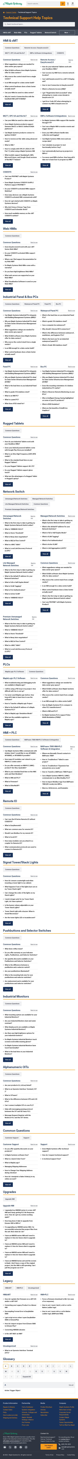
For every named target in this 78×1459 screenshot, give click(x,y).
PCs (25, 33)
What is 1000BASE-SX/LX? (14, 529)
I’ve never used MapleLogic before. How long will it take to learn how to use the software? (19, 697)
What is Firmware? (11, 782)
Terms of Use (49, 1455)
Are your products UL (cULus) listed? (18, 1085)
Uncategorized (33, 1288)
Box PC (58, 304)
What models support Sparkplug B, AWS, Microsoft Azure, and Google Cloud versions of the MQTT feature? (21, 157)
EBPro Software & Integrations (41, 53)
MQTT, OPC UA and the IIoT (15, 53)
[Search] (62, 4)
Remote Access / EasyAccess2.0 (36, 48)
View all (8, 104)
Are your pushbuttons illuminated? (17, 971)
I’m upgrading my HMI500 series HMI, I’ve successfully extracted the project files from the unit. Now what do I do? (21, 1229)
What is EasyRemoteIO (13, 825)
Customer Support (11, 1138)
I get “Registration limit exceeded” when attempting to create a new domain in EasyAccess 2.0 (57, 95)
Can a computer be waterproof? (53, 325)
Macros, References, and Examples (55, 788)
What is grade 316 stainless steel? (54, 321)
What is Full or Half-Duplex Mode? (54, 533)
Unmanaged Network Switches (16, 499)
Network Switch (50, 33)
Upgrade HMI (10, 1199)
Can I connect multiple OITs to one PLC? (19, 1105)
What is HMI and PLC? (50, 711)
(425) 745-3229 (66, 1444)
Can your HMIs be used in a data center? (19, 93)
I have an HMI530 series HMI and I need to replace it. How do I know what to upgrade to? (20, 1246)
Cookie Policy (71, 1455)
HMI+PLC (20, 1288)
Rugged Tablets (36, 33)
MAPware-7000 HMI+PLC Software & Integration (41, 740)
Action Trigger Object (12, 1390)
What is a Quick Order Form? (15, 1159)
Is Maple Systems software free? (17, 1155)
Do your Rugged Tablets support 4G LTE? (19, 466)
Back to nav (34, 59)
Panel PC (48, 304)
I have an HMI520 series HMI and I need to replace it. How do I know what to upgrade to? (20, 1255)
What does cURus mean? (14, 949)
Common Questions (12, 48)
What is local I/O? (11, 837)
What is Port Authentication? (52, 540)
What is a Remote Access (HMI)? (54, 89)
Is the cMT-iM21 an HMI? (13, 1334)
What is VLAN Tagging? (50, 537)
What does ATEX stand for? (14, 403)
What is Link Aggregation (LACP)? (54, 548)
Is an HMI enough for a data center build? (19, 83)
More (66, 32)
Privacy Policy (60, 1455)
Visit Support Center (49, 1446)
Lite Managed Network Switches (17, 504)
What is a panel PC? (12, 400)
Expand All (27, 1377)
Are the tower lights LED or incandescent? (20, 918)
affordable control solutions (11, 1441)
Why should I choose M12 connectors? (56, 329)
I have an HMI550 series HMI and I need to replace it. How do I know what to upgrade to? (20, 1238)
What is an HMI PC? (12, 396)
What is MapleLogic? (12, 1163)
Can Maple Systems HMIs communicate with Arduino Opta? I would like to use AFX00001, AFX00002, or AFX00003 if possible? (21, 753)
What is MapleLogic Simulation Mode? (18, 713)
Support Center (11, 12)
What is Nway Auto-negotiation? (16, 537)
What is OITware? (11, 1095)
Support (26, 1138)
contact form (65, 1439)
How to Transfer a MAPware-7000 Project (57, 772)
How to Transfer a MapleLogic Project (18, 703)
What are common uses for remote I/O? (19, 829)
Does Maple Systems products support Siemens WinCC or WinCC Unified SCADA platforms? (19, 126)
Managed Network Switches (42, 499)
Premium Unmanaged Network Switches (19, 509)
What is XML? (9, 145)
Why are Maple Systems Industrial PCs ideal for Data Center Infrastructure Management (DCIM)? (20, 323)
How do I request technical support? (55, 1155)
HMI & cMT (7, 33)
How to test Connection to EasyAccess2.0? (58, 85)
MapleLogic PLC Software (14, 672)
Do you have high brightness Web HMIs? (19, 271)
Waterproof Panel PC (32, 304)
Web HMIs (17, 33)
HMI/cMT (8, 1288)
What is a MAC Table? (12, 544)
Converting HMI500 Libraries (15, 1330)
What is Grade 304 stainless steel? (54, 345)
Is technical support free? (51, 1159)
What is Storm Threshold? (14, 533)
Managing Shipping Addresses (16, 1166)
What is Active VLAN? (50, 544)
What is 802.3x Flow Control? (15, 541)
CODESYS (60, 53)
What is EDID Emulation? (51, 404)
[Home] (4, 12)
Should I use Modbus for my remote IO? (19, 833)
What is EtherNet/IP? (12, 785)
